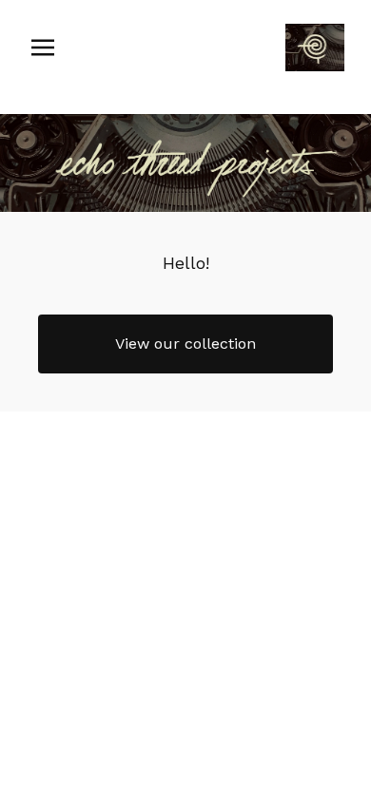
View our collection (185, 343)
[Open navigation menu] (43, 47)
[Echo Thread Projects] (315, 47)
